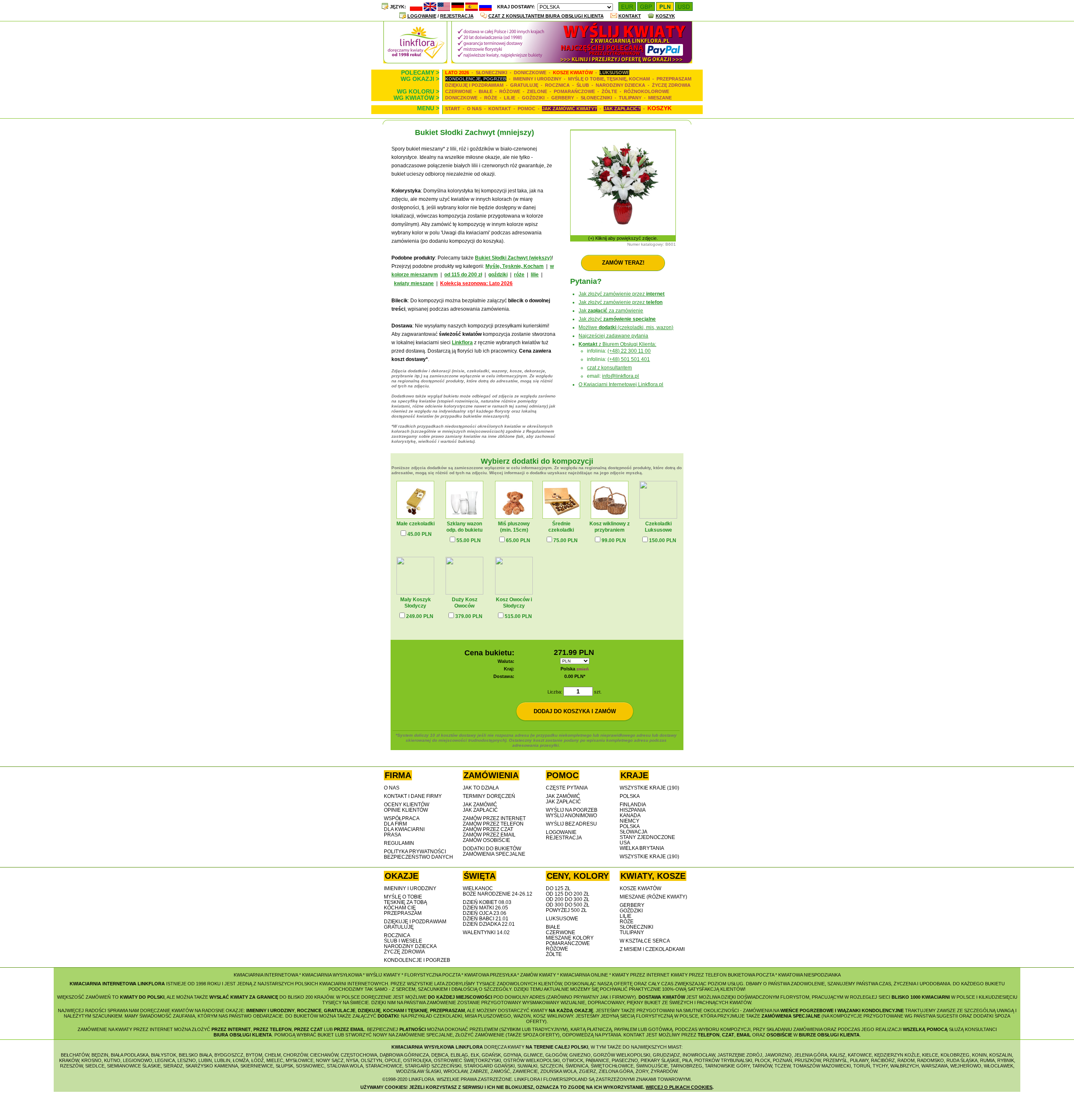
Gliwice (533, 1054)
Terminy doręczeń (489, 796)
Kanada (630, 815)
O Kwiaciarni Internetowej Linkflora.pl (621, 384)
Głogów (556, 1054)
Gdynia (512, 1054)
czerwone (560, 932)
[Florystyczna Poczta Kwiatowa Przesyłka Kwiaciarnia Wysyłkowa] (415, 61)
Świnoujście (652, 1065)
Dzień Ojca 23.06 (484, 913)
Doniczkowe (530, 72)
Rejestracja (457, 15)
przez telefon (272, 1029)
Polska (630, 796)
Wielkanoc (478, 888)
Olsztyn (371, 1060)
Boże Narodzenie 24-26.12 (497, 894)
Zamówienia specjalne (494, 854)
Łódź (257, 1060)
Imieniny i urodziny (537, 78)
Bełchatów (75, 1054)
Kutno (112, 1060)
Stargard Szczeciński (433, 1065)
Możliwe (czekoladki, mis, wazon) (626, 327)
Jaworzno (778, 1054)
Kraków (69, 1060)
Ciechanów (324, 1054)
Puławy (859, 1060)
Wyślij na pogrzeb (571, 810)
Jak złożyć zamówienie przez (622, 294)
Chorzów (295, 1054)
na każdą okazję (571, 1010)
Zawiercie (525, 1071)
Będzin (99, 1054)
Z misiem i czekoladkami (652, 949)
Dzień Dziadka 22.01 (489, 924)
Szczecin (551, 1065)
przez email (349, 1029)
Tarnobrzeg (686, 1065)
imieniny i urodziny (270, 1010)
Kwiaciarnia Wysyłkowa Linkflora (437, 1046)
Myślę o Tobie (403, 897)
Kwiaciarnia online (584, 974)
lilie (535, 275)
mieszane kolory (570, 938)
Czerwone (458, 91)
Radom (906, 1060)
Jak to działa (481, 788)
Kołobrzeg (955, 1054)
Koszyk (665, 15)
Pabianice (597, 1060)
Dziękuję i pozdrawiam (474, 85)
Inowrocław (699, 1054)
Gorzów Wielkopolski (621, 1054)
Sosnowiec (310, 1065)
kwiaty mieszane (414, 283)
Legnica (165, 1060)
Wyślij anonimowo (571, 815)
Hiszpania (633, 810)
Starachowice (383, 1065)
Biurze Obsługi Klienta (829, 1034)
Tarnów (762, 1065)
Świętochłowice (612, 1065)
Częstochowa (359, 1054)
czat (728, 1034)
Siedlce (94, 1065)
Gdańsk (491, 1054)
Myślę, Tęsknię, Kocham (514, 266)
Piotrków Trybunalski (723, 1060)
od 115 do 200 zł (463, 275)
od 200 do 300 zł (567, 899)
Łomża (241, 1060)
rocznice (309, 1010)
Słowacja (633, 832)
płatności (412, 1029)
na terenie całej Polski (557, 1046)
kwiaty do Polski (142, 997)
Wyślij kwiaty (383, 974)
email (744, 1034)
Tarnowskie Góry (727, 1065)
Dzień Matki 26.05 (485, 908)
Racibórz (883, 1060)
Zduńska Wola (558, 1071)
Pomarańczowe (574, 91)
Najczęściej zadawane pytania (613, 336)
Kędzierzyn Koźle (897, 1054)
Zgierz (587, 1071)
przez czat (308, 1029)
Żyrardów (664, 1071)
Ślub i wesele (403, 941)
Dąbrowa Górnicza (404, 1054)
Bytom (254, 1054)
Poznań (782, 1060)
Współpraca (402, 818)
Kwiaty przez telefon (699, 974)
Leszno (186, 1060)
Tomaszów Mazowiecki (822, 1065)
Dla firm (395, 824)
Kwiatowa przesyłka (490, 974)
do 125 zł (558, 888)
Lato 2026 (457, 72)
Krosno (91, 1060)
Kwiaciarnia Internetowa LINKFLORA (117, 983)
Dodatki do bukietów (492, 849)
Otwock (572, 1060)
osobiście (779, 1034)
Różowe (509, 91)
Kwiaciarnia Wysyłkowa (332, 974)
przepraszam (447, 1010)
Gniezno (580, 1054)
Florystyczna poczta (432, 974)
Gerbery (562, 97)
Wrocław (455, 1071)
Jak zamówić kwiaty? (569, 108)
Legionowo (137, 1060)
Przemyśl (835, 1060)
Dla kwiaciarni (404, 829)
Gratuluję (524, 85)
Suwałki (527, 1065)
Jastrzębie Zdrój (739, 1054)
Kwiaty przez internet (641, 974)
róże (519, 275)
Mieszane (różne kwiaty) (653, 897)
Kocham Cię (400, 908)
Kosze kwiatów (573, 72)
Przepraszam (674, 78)
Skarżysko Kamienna (211, 1065)
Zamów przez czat (488, 829)
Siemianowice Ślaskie (134, 1065)
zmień (582, 669)
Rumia (987, 1060)
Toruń (861, 1065)
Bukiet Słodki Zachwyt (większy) (513, 258)
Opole (393, 1060)
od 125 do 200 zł (567, 894)
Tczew (782, 1065)
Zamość (500, 1071)
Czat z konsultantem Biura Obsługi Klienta (546, 15)
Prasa (392, 835)
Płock (762, 1060)
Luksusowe (614, 72)
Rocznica (557, 85)
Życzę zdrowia (671, 85)
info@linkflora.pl (620, 376)
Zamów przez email (489, 835)
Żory (642, 1071)
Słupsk (284, 1065)
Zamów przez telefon (493, 824)
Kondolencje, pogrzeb (475, 78)
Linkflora (462, 342)
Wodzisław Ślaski (418, 1071)
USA (625, 843)
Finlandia (633, 805)
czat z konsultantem (609, 368)
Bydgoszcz (228, 1054)
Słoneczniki (491, 72)
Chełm (273, 1054)
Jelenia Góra (810, 1054)
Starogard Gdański (489, 1065)
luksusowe (562, 919)
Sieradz (173, 1065)
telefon (708, 1034)
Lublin (222, 1060)
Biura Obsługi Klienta (243, 1034)
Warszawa (934, 1065)
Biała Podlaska (130, 1054)
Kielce (930, 1054)
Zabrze (479, 1071)
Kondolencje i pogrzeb (417, 960)
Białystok (163, 1054)
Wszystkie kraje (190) (649, 788)
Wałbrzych (904, 1065)
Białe (486, 91)
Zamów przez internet (494, 818)
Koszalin (1000, 1054)
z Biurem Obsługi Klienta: (617, 344)
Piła (687, 1060)
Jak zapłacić (480, 810)
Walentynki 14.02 (486, 932)
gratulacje (339, 1010)
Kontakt (629, 15)
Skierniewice (256, 1065)
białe (553, 927)
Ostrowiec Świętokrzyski (467, 1060)
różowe (557, 949)
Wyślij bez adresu (571, 824)
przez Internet (231, 1029)
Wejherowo (965, 1065)
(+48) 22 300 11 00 (629, 351)
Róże (490, 97)
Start (452, 108)
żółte (554, 954)
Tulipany (630, 97)
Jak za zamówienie (611, 311)
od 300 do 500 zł (567, 905)
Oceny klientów (406, 805)
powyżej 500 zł (566, 910)
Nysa (352, 1060)
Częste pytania (567, 788)
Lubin (205, 1060)
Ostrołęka (417, 1060)
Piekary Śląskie (660, 1060)
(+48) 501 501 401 (628, 359)
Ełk (475, 1054)
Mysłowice (299, 1060)
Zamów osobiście (486, 840)
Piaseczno (625, 1060)
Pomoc (526, 108)
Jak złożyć (617, 319)
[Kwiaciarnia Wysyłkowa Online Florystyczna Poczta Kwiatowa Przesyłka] (571, 61)
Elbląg (459, 1054)
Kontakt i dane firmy (413, 796)
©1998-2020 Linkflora (408, 1079)
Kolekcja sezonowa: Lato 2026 (476, 283)
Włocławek (998, 1065)
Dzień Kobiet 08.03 (487, 902)
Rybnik (1005, 1060)
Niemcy (629, 821)
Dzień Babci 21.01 (485, 919)
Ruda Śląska (962, 1060)
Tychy (880, 1065)
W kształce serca (645, 941)
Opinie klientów (406, 810)
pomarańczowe (568, 943)
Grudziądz (666, 1054)
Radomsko (930, 1060)
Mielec (274, 1060)
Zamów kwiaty (538, 974)
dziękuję (369, 1010)
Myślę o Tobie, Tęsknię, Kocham (609, 78)
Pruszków (808, 1060)
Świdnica (577, 1065)
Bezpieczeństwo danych (418, 857)
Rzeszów (71, 1065)
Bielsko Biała (195, 1054)
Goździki (533, 97)
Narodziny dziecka (620, 85)
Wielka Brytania (642, 848)
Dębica (439, 1054)
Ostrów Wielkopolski (531, 1060)
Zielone (537, 91)
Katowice (860, 1054)
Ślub (582, 85)
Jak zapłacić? (622, 108)
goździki (498, 275)
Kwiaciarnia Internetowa (266, 974)
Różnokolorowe (646, 91)
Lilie (509, 97)
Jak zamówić (480, 805)
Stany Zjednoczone (647, 837)
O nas (474, 108)
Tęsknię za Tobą (405, 902)
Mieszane (660, 97)
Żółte (609, 91)
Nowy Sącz (330, 1060)
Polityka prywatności (415, 851)
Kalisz (837, 1054)
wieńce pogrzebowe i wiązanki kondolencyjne (842, 1010)
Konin (979, 1054)
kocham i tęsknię (405, 1010)
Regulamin (399, 843)
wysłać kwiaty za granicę (243, 997)
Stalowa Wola (345, 1065)
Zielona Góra (616, 1071)
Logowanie (421, 15)
